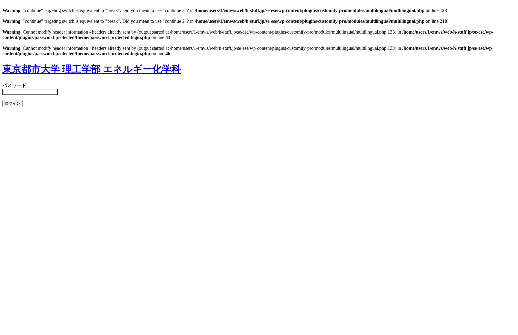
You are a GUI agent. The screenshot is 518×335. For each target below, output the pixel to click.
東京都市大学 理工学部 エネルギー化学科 (91, 69)
